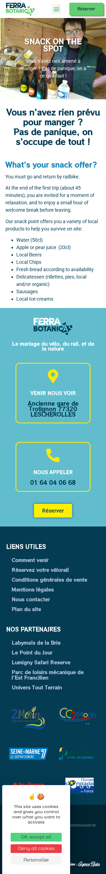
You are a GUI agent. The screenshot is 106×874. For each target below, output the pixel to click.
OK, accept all (36, 837)
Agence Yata (89, 863)
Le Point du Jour (32, 652)
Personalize (36, 860)
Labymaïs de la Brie (36, 642)
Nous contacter (31, 599)
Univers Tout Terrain (37, 687)
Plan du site (26, 608)
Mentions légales (33, 589)
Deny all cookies (36, 848)
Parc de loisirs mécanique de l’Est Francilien (48, 674)
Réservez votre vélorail (40, 569)
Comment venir (30, 559)
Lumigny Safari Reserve (41, 662)
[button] (56, 9)
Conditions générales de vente (49, 579)
